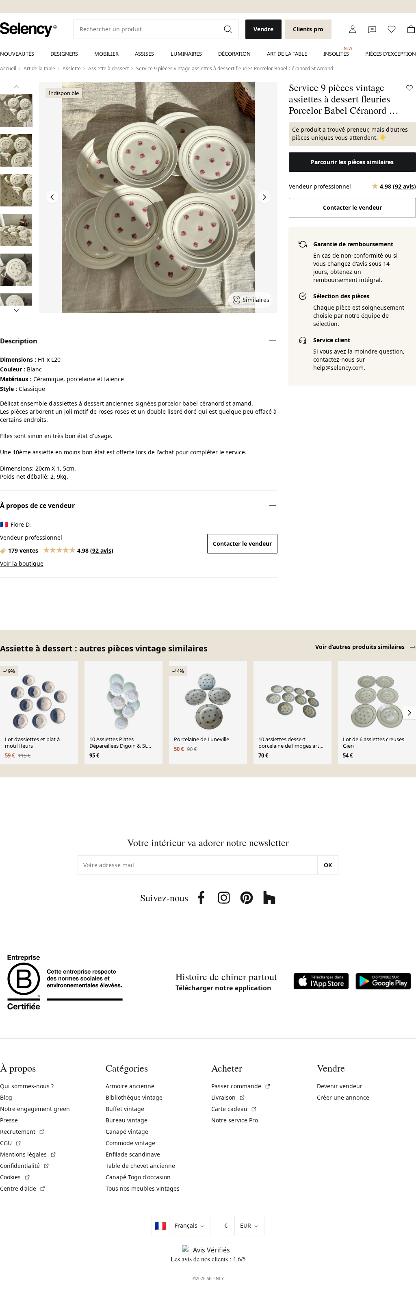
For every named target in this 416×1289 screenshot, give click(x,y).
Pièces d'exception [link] (390, 53)
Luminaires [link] (186, 53)
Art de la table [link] (287, 53)
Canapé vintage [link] (127, 1131)
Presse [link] (9, 1120)
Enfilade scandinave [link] (133, 1154)
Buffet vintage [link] (125, 1109)
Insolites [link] (336, 51)
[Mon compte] (353, 29)
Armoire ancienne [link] (130, 1086)
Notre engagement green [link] (35, 1109)
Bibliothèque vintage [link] (134, 1097)
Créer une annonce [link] (343, 1097)
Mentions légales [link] (28, 1154)
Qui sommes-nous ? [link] (27, 1086)
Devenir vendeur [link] (339, 1086)
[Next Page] (264, 197)
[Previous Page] (52, 197)
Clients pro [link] (308, 29)
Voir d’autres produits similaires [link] (360, 647)
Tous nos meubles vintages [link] (143, 1188)
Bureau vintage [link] (126, 1120)
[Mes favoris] (391, 29)
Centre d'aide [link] (23, 1188)
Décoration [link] (234, 53)
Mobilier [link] (106, 53)
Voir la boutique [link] (21, 563)
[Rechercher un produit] (228, 29)
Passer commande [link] (241, 1086)
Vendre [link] (263, 29)
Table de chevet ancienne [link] (140, 1166)
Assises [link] (144, 53)
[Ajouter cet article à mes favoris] (409, 88)
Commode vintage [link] (130, 1143)
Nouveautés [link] (17, 53)
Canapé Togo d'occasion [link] (138, 1177)
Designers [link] (64, 53)
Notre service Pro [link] (234, 1120)
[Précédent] (16, 86)
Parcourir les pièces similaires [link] (352, 162)
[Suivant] (16, 310)
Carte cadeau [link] (234, 1109)
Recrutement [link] (22, 1131)
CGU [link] (11, 1143)
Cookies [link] (15, 1177)
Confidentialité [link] (25, 1166)
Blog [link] (6, 1097)
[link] (28, 29)
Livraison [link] (228, 1097)
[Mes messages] (372, 29)
